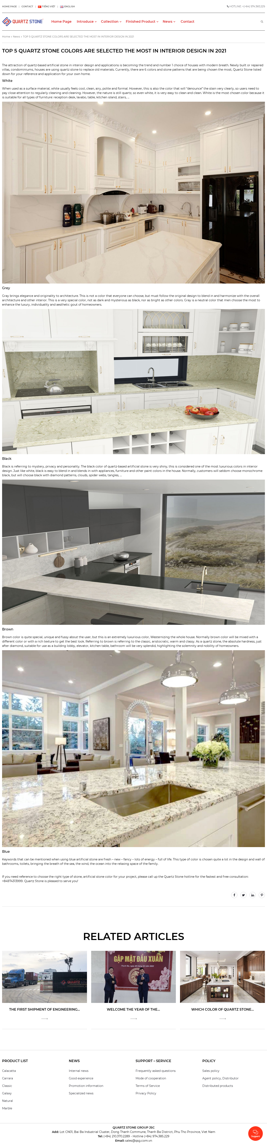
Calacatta (9, 1071)
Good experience (81, 1078)
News (16, 36)
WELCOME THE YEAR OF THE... (133, 1009)
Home (6, 36)
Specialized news (81, 1093)
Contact (27, 6)
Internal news (78, 1071)
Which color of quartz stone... (222, 1009)
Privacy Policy (146, 1093)
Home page (9, 6)
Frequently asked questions (156, 1071)
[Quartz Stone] (23, 21)
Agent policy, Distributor (220, 1078)
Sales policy (210, 1071)
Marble (7, 1108)
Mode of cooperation (151, 1078)
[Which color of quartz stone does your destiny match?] (222, 977)
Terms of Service (148, 1086)
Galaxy (7, 1093)
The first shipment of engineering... (44, 1009)
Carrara (7, 1078)
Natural (7, 1101)
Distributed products (217, 1086)
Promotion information (86, 1086)
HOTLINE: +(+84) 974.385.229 (247, 6)
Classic (7, 1086)
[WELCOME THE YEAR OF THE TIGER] (133, 977)
